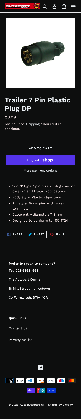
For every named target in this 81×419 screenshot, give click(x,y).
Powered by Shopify (59, 404)
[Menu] (73, 6)
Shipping (33, 124)
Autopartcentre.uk (32, 404)
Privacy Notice (21, 340)
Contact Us (18, 328)
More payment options (40, 170)
